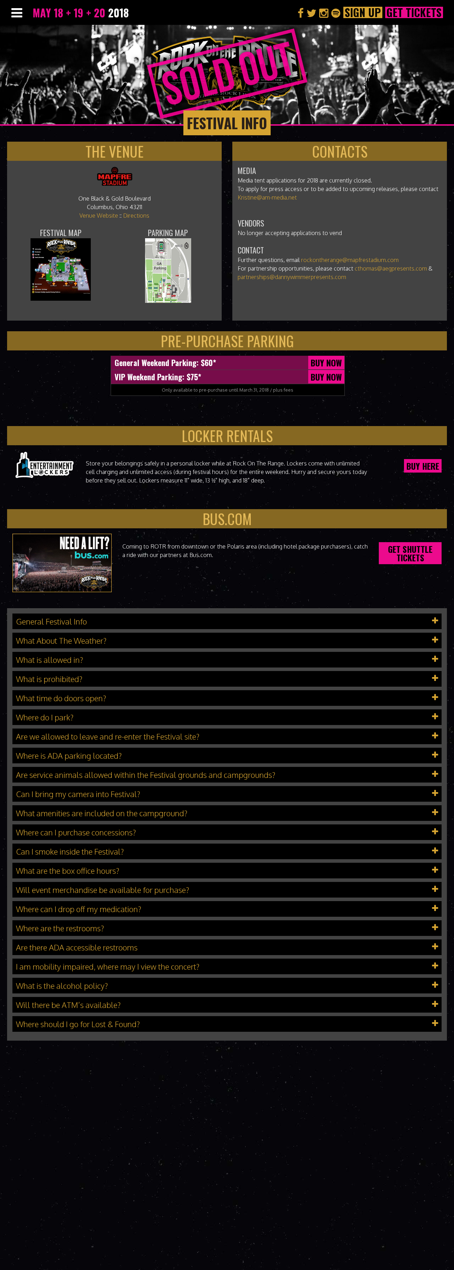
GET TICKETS (414, 12)
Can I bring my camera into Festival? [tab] (78, 794)
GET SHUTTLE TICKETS (410, 553)
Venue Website (98, 215)
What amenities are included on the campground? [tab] (101, 813)
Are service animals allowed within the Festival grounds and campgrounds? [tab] (145, 775)
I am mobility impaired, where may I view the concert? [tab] (107, 966)
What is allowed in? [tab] (49, 660)
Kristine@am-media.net (267, 197)
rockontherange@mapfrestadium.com (350, 259)
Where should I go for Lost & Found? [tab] (78, 1024)
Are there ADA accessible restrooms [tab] (77, 947)
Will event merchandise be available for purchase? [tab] (102, 890)
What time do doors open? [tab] (61, 698)
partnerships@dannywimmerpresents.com (292, 276)
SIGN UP (363, 12)
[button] (227, 621)
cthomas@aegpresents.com (391, 268)
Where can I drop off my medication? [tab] (78, 909)
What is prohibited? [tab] (49, 679)
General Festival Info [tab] (51, 621)
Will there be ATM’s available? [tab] (68, 1005)
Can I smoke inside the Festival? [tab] (70, 851)
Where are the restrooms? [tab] (60, 928)
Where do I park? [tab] (44, 717)
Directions (136, 215)
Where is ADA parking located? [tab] (69, 756)
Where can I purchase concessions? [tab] (76, 832)
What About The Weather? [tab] (61, 640)
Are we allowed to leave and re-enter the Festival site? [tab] (107, 736)
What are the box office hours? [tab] (67, 871)
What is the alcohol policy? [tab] (62, 986)
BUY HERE (422, 465)
